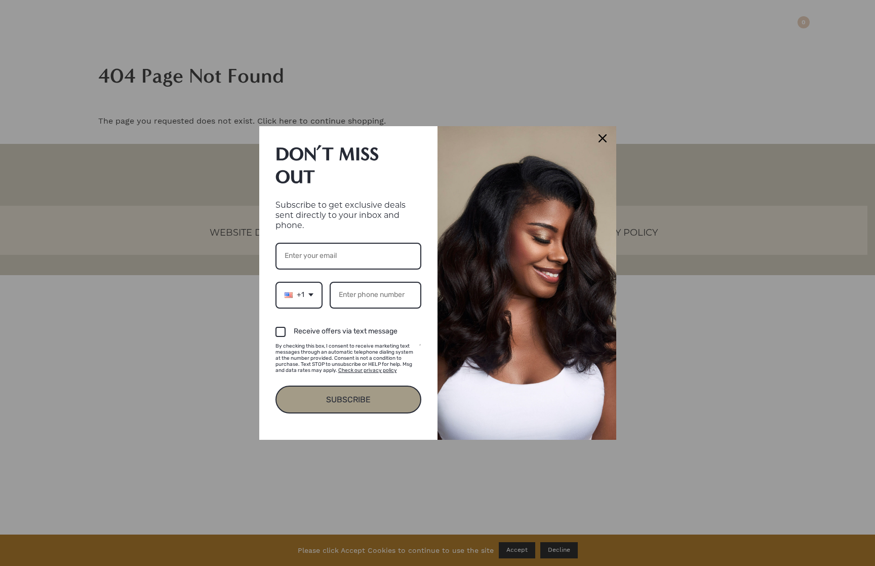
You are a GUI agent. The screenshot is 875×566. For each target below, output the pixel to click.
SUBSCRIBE (348, 399)
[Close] (604, 138)
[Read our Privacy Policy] (420, 348)
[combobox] (299, 295)
